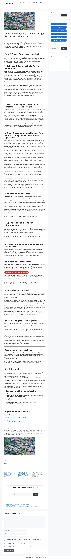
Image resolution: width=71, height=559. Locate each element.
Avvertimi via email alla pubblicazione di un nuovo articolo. (18, 546)
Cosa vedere (55, 2)
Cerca (52, 12)
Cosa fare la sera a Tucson (11, 505)
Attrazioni (29, 2)
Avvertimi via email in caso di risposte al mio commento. (17, 543)
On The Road (35, 2)
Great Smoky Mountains (14, 504)
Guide (41, 2)
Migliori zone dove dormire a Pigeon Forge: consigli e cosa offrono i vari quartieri (9, 473)
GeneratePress (43, 557)
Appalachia (8, 504)
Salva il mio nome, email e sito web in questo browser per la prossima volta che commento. (23, 540)
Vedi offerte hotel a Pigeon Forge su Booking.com (17, 272)
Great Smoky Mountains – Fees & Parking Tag (15, 417)
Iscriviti (35, 494)
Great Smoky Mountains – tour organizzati (14, 423)
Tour (24, 2)
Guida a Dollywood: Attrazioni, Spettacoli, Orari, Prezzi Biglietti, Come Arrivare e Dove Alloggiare (37, 473)
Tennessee (27, 504)
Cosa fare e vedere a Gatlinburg (12, 421)
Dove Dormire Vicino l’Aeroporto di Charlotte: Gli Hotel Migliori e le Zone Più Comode (21, 506)
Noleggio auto (20, 6)
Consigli (19, 2)
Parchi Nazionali (48, 2)
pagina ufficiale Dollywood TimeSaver (28, 98)
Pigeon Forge (22, 504)
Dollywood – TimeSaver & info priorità (13, 415)
